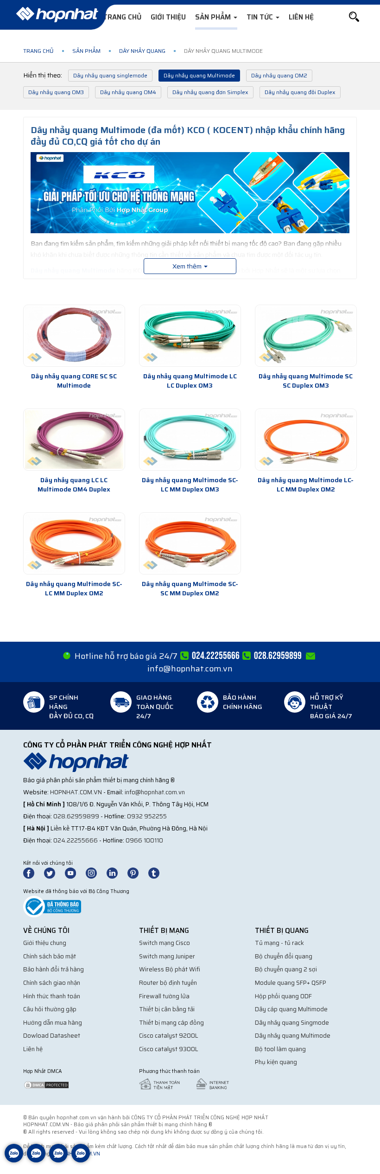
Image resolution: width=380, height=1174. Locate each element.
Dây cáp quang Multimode (291, 1009)
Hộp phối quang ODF (283, 996)
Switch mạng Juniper (167, 956)
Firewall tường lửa (164, 996)
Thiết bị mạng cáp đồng (171, 1022)
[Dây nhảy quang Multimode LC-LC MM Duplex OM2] (306, 439)
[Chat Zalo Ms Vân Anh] (36, 1160)
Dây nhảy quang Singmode (292, 1022)
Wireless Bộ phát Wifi (169, 969)
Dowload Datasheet (51, 1035)
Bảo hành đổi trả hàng (53, 969)
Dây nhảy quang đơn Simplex (210, 92)
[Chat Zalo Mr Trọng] (58, 1160)
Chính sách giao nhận (51, 983)
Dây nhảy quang (142, 50)
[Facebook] (33, 872)
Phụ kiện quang (276, 1062)
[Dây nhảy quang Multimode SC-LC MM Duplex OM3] (190, 439)
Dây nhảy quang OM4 (128, 92)
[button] (354, 17)
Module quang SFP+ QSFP (290, 983)
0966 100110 (144, 840)
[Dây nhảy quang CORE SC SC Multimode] (74, 336)
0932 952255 (147, 816)
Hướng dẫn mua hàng (52, 1022)
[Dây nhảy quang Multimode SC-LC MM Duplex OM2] (74, 543)
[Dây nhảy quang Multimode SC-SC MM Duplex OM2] (190, 543)
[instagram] (95, 872)
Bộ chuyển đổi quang (283, 956)
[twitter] (53, 872)
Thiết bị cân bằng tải (167, 1009)
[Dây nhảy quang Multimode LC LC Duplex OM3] (190, 336)
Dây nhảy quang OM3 (56, 92)
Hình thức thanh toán (51, 996)
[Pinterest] (137, 872)
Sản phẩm (214, 17)
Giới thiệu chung (44, 943)
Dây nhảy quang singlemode (110, 75)
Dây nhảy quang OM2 (279, 75)
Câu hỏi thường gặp (49, 1009)
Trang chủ (122, 17)
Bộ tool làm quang (280, 1049)
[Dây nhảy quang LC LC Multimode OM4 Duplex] (74, 439)
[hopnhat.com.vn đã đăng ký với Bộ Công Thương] (52, 906)
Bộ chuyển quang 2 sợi (286, 969)
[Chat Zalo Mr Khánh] (80, 1160)
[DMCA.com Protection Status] (46, 1084)
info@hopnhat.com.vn (190, 668)
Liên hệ (301, 17)
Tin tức (261, 17)
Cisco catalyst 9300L (168, 1049)
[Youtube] (74, 872)
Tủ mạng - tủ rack (279, 943)
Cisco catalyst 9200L (168, 1035)
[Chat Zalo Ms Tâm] (14, 1160)
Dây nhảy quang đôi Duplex (300, 92)
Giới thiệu (168, 17)
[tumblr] (158, 872)
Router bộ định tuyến (168, 983)
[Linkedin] (116, 872)
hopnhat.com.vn (76, 792)
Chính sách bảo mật (49, 956)
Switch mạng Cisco (164, 943)
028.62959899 (76, 816)
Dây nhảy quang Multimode (199, 75)
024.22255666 (75, 840)
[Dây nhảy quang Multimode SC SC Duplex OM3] (306, 336)
